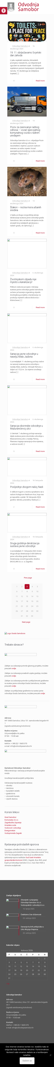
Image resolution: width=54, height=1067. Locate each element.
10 (37, 591)
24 (32, 606)
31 (22, 616)
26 (17, 611)
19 (32, 601)
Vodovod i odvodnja (13, 828)
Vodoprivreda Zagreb (13, 833)
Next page (26, 622)
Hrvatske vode (10, 825)
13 (27, 596)
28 (27, 611)
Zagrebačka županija (13, 822)
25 (37, 606)
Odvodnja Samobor (20, 46)
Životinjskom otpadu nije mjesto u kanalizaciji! (23, 281)
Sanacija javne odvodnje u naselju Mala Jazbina (24, 355)
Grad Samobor (10, 817)
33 (32, 616)
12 (22, 596)
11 (17, 596)
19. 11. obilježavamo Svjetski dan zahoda (25, 54)
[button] (3, 10)
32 (27, 616)
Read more (40, 81)
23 (27, 606)
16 (17, 601)
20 (37, 601)
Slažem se (27, 1060)
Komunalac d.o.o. (12, 820)
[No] (50, 1055)
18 (27, 601)
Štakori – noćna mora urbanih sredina (25, 209)
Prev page (28, 578)
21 (17, 606)
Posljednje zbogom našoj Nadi (26, 486)
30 (37, 611)
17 (22, 601)
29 (32, 611)
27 (22, 611)
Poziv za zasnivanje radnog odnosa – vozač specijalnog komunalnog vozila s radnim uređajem (25, 131)
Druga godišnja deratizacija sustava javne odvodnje (24, 545)
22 (22, 606)
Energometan (10, 830)
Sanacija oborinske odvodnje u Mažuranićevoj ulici (26, 427)
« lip (7, 984)
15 (37, 596)
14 (32, 596)
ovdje (13, 668)
